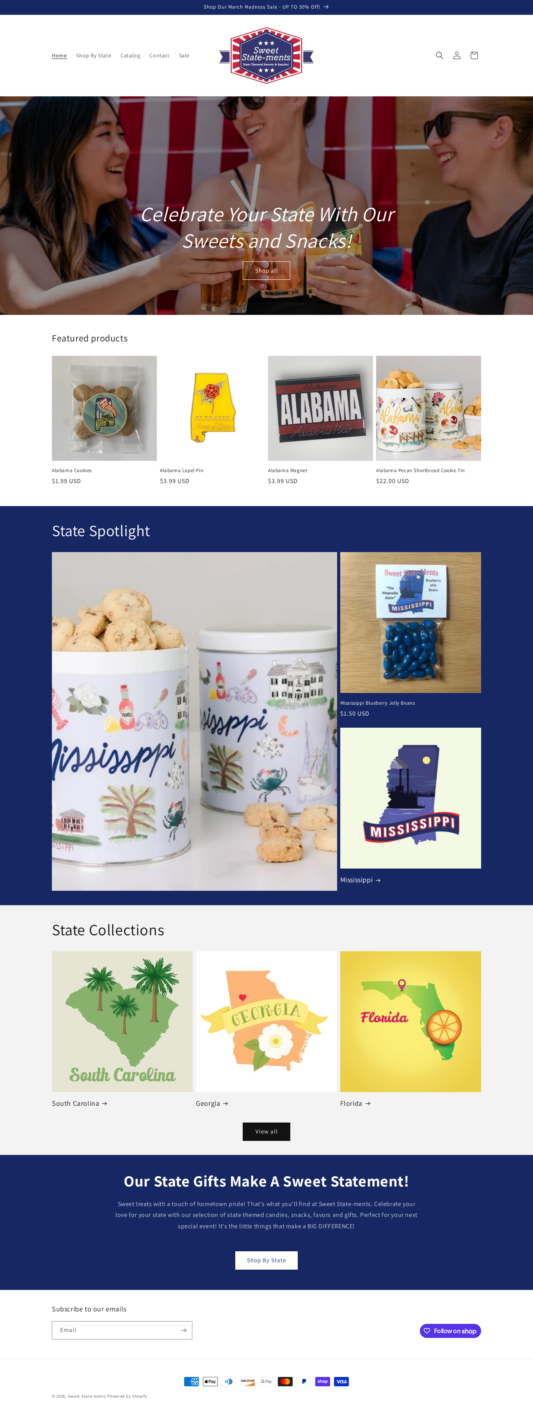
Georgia (208, 1103)
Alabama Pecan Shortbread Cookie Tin (420, 470)
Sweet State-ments (87, 1396)
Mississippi (356, 879)
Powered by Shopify (127, 1396)
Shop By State (266, 1260)
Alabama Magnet (287, 470)
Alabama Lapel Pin (181, 470)
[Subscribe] (183, 1330)
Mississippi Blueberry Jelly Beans (377, 703)
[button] (439, 55)
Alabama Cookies (72, 470)
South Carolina (75, 1103)
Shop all (266, 270)
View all (267, 1131)
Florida (351, 1103)
